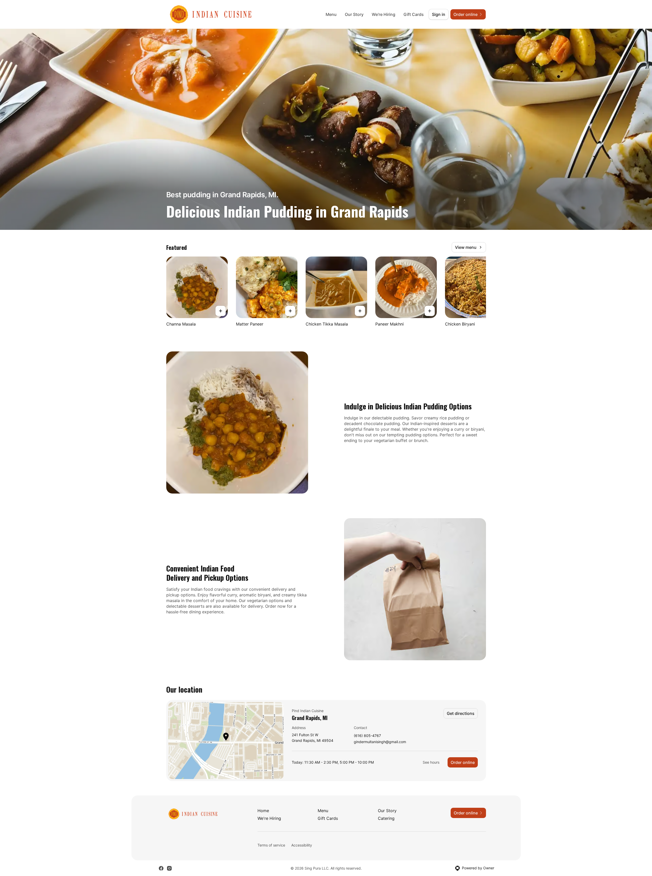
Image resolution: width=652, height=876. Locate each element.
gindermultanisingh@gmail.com (380, 742)
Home (263, 810)
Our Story (354, 14)
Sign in (438, 14)
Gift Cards (413, 14)
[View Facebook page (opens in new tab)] (161, 868)
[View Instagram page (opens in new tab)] (169, 868)
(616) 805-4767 (367, 735)
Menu (331, 14)
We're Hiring (383, 14)
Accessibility (301, 845)
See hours (431, 762)
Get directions (460, 713)
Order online (463, 762)
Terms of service (271, 845)
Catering (386, 818)
